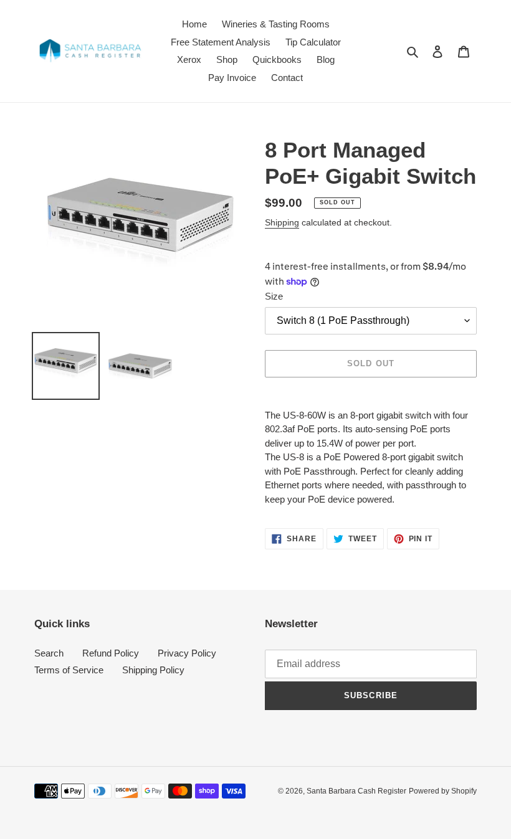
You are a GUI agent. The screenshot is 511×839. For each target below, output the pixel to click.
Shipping (282, 222)
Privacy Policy (187, 653)
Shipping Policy (153, 670)
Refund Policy (110, 653)
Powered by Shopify (443, 791)
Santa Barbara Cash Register (356, 791)
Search (49, 653)
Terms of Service (68, 670)
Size (274, 296)
